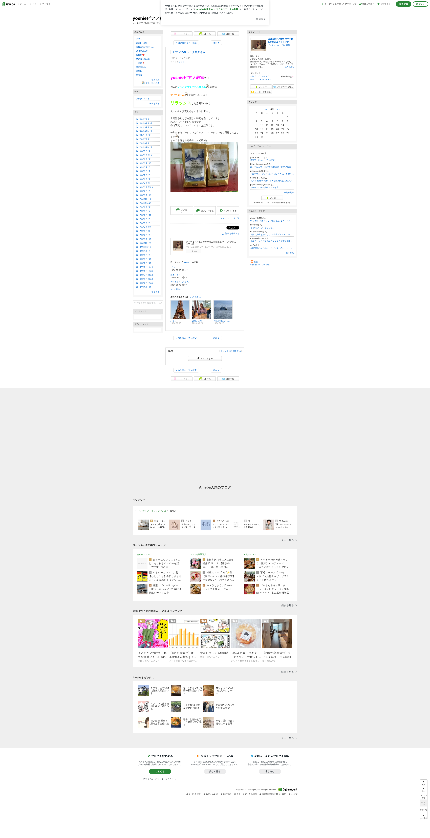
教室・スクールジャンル (260, 79)
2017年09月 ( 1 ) (143, 207)
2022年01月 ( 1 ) (143, 135)
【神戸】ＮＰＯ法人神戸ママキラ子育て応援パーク (272, 241)
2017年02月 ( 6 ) (143, 235)
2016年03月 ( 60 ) (144, 279)
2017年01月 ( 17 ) (144, 239)
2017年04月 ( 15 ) (144, 227)
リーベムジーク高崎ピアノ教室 (264, 187)
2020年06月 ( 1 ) (144, 143)
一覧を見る (289, 192)
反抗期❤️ (140, 55)
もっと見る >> (176, 289)
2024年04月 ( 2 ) (144, 131)
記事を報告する (232, 233)
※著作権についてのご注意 (260, 265)
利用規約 (227, 794)
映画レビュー (143, 554)
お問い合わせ (212, 794)
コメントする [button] (207, 210)
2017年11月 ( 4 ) (143, 203)
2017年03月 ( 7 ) (144, 231)
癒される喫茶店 (143, 59)
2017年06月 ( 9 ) (143, 219)
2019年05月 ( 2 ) (143, 151)
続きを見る (289, 67)
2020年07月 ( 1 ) (144, 139)
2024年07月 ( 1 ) (144, 119)
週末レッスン (176, 274)
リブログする (230, 210)
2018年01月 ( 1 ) (143, 195)
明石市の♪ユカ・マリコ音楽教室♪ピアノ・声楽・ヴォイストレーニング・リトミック (272, 220)
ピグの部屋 (285, 45)
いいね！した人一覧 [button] (230, 218)
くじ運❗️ (140, 63)
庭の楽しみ (141, 67)
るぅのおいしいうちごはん (262, 227)
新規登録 (403, 4)
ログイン (420, 4)
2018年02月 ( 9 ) (143, 191)
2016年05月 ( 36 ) (144, 271)
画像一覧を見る (152, 82)
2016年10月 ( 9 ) (143, 251)
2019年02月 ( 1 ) (143, 159)
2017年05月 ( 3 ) (144, 223)
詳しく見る (214, 771)
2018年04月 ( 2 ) (144, 183)
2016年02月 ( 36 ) (144, 283)
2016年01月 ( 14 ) (144, 287)
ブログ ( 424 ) (142, 98)
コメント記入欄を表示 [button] (231, 351)
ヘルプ (294, 794)
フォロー (195, 251)
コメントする (206, 358)
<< (265, 109)
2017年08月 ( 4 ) (144, 211)
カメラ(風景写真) (198, 554)
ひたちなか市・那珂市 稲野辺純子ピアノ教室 (270, 167)
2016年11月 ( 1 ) (143, 247)
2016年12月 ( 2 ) (143, 243)
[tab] (152, 510)
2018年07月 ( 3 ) (144, 175)
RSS (256, 262)
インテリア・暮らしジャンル (152, 510)
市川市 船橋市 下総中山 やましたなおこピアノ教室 (272, 180)
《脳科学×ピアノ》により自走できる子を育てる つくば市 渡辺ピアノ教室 (272, 174)
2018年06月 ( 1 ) (143, 179)
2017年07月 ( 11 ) (144, 215)
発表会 (139, 75)
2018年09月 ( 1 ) (143, 171)
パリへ (173, 267)
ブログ (182, 61)
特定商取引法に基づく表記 (274, 794)
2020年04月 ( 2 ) (144, 147)
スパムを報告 (195, 794)
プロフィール (273, 45)
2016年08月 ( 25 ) (144, 259)
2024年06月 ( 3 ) (144, 123)
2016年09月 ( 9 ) (143, 255)
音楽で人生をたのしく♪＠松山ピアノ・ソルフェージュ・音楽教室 (272, 234)
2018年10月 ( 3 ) (143, 167)
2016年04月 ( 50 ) (144, 275)
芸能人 (173, 510)
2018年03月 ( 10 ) (144, 187)
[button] (423, 816)
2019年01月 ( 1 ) (143, 163)
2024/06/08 (141, 51)
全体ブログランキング (259, 76)
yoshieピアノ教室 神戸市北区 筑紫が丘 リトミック (280, 40)
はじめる (160, 771)
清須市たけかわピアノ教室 (262, 160)
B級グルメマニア (252, 554)
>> (278, 109)
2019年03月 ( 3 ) (144, 155)
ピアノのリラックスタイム (189, 52)
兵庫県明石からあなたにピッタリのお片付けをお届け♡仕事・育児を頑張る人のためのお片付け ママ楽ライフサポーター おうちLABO (272, 248)
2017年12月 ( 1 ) (143, 199)
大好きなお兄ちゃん (179, 282)
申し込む (270, 771)
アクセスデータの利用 (246, 794)
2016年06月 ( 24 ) (144, 267)
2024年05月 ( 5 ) (144, 127)
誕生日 (139, 70)
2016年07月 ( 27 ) (144, 263)
